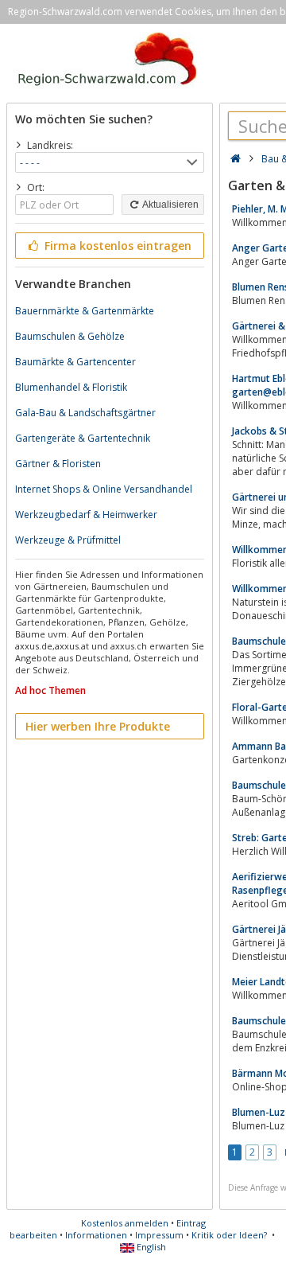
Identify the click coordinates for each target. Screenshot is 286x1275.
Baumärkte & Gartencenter (75, 361)
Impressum (159, 1235)
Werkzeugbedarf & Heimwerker (86, 514)
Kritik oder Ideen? (229, 1235)
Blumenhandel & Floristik (71, 387)
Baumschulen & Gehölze (70, 336)
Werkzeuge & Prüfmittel (68, 540)
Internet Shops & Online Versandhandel (103, 489)
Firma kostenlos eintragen (116, 245)
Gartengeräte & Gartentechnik (82, 438)
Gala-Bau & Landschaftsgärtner (85, 412)
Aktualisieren (170, 204)
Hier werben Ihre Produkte (97, 726)
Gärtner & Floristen (58, 463)
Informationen (96, 1235)
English (150, 1247)
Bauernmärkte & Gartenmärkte (84, 311)
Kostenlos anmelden (124, 1223)
